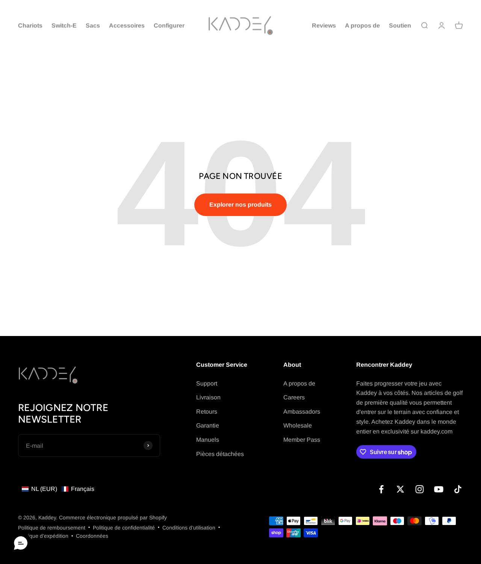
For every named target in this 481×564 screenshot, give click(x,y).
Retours (206, 411)
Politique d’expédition (43, 536)
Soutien (400, 25)
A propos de (362, 25)
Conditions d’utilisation (188, 528)
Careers (294, 397)
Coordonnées (92, 536)
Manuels (207, 439)
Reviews (324, 25)
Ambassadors (301, 411)
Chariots (30, 25)
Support (206, 383)
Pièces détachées (220, 454)
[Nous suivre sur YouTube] (439, 489)
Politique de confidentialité (124, 528)
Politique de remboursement (51, 528)
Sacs (93, 25)
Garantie (207, 425)
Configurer (169, 25)
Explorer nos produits (240, 204)
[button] (58, 489)
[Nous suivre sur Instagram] (419, 489)
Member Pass (301, 439)
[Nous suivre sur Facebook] (381, 489)
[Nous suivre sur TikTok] (458, 489)
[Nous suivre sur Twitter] (400, 489)
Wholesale (297, 425)
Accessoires (127, 25)
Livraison (208, 397)
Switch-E (64, 25)
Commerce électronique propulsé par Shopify (113, 517)
